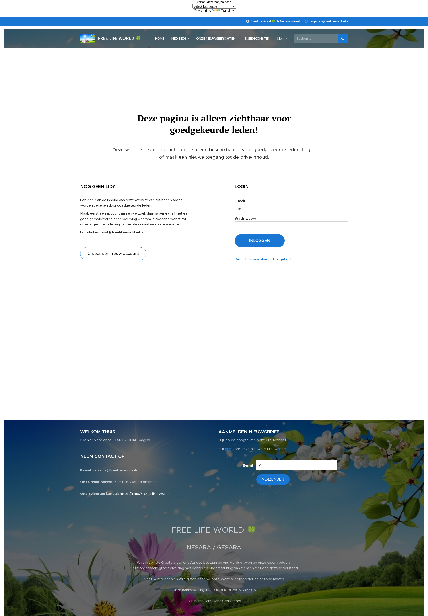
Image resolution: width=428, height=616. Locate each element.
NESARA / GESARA (214, 547)
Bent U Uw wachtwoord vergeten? (263, 259)
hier (90, 440)
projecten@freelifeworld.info (328, 21)
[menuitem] (161, 38)
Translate (227, 10)
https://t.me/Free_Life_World (144, 493)
